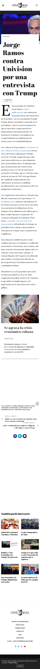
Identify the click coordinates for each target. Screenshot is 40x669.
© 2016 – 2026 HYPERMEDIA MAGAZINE (20, 641)
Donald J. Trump (11, 406)
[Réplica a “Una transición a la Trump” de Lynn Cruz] (10, 544)
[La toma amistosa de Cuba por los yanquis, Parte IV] (30, 569)
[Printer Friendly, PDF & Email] (37, 403)
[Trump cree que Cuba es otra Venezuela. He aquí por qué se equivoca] (30, 544)
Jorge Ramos (14, 408)
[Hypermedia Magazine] (20, 5)
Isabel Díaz (8, 100)
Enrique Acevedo (24, 406)
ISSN (20, 634)
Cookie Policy (12, 663)
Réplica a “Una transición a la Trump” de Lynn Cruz (9, 555)
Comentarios (20, 628)
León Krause (23, 408)
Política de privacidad (20, 621)
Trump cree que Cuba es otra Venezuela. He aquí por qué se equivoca (29, 556)
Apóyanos (20, 638)
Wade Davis (26, 409)
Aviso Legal (20, 625)
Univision (18, 409)
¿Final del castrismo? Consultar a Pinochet (9, 533)
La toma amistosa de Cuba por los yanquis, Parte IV (29, 579)
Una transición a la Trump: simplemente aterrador (9, 579)
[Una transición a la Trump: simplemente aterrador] (10, 569)
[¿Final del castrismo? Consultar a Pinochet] (10, 524)
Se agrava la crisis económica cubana (18, 329)
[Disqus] (20, 474)
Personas (6, 36)
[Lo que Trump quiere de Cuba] (30, 524)
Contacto (20, 631)
